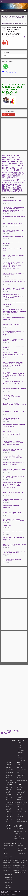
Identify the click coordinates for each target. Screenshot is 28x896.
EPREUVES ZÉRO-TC (7, 868)
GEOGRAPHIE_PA (9, 772)
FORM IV (6, 853)
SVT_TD (18, 819)
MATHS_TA (19, 786)
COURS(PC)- (14, 174)
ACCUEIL (13, 740)
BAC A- (4, 155)
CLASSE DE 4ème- (16, 161)
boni (4, 36)
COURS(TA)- (9, 176)
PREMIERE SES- (7, 182)
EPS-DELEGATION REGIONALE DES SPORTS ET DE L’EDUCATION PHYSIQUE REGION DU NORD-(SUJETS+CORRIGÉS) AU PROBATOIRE (14, 18)
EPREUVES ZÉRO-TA (7, 867)
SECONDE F (20, 850)
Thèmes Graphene (13, 894)
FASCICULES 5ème (8, 880)
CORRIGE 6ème (8, 887)
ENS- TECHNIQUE (18, 825)
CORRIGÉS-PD (24, 865)
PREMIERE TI (8, 826)
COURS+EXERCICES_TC (11, 822)
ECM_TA (19, 794)
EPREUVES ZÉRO (7, 859)
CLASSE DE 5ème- (9, 163)
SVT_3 (19, 755)
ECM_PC (19, 772)
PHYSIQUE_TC (9, 819)
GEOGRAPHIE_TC (9, 816)
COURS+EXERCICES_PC (22, 780)
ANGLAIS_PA (8, 767)
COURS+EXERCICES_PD (11, 802)
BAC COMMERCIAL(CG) (18, 828)
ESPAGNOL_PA (9, 779)
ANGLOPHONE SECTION (10, 843)
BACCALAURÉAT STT (18, 833)
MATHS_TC (8, 806)
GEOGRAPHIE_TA (20, 792)
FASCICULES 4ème (8, 882)
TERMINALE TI (9, 828)
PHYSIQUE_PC (20, 777)
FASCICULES (16, 859)
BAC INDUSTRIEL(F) (18, 826)
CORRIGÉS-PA (24, 862)
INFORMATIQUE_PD (10, 801)
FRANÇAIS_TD (20, 808)
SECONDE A (20, 845)
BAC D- (9, 159)
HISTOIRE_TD (20, 816)
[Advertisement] (14, 134)
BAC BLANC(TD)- (18, 157)
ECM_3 (19, 747)
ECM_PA (7, 770)
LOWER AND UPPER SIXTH (9, 856)
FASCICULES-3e (16, 860)
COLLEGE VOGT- (14, 170)
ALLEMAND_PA (9, 780)
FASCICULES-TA (16, 867)
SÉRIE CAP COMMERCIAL (19, 838)
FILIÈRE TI (8, 825)
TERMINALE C (9, 804)
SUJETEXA (4, 10)
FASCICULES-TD (16, 870)
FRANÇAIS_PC (20, 764)
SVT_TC (7, 821)
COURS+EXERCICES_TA (22, 802)
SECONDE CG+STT (22, 848)
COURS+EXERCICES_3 (22, 760)
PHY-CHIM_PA (9, 775)
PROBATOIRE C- (7, 190)
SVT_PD (7, 799)
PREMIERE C (20, 762)
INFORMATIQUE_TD (21, 811)
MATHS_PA (8, 764)
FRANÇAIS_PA (9, 765)
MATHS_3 (14, 36)
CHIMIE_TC (8, 811)
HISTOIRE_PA (8, 774)
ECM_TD (19, 814)
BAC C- (4, 159)
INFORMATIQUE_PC (21, 769)
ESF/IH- (17, 178)
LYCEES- (21, 180)
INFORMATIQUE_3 (22, 748)
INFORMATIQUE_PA (10, 769)
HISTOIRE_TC (8, 817)
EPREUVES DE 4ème (9, 874)
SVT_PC (18, 779)
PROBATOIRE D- (18, 190)
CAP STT (15, 841)
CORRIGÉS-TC (24, 868)
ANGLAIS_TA (19, 789)
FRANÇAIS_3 (20, 743)
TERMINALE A (20, 784)
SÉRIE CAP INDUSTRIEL (18, 836)
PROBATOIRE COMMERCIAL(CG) (20, 831)
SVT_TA (18, 801)
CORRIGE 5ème (8, 885)
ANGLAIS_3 (20, 745)
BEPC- (15, 159)
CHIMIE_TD (19, 813)
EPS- (12, 178)
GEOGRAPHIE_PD (9, 794)
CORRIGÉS (24, 859)
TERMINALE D (20, 804)
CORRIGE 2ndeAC (21, 853)
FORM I (5, 848)
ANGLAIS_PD (8, 789)
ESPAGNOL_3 (20, 758)
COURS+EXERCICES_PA (11, 782)
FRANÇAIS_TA (20, 787)
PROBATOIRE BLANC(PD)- (12, 188)
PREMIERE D (9, 784)
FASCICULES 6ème (8, 879)
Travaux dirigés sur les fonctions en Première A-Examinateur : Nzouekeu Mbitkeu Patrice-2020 (13, 22)
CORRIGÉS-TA (24, 867)
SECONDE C (20, 846)
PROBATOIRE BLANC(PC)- (12, 186)
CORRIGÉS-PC (24, 863)
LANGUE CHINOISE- (11, 180)
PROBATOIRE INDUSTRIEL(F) (19, 829)
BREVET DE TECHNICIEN (19, 839)
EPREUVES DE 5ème (9, 875)
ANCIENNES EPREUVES (21, 872)
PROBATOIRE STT (17, 834)
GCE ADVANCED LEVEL (9, 846)
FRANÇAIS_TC (9, 808)
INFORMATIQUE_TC (10, 813)
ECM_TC (7, 814)
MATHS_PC (19, 765)
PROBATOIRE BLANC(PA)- (12, 184)
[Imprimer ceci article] (24, 37)
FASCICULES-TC (16, 868)
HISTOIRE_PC (20, 775)
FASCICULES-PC (16, 863)
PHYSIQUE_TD (20, 817)
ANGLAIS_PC (19, 767)
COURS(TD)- (6, 178)
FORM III (6, 851)
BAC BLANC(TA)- (13, 155)
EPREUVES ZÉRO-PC (7, 863)
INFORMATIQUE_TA (21, 791)
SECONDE (20, 843)
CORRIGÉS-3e (24, 860)
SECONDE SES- (7, 192)
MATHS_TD (19, 806)
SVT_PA (7, 777)
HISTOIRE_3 (20, 752)
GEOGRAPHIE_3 (21, 750)
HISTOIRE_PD (8, 796)
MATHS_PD (8, 786)
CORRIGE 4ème (8, 884)
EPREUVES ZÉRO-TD (7, 870)
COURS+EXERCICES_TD (22, 821)
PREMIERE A (9, 762)
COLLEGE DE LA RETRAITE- (12, 167)
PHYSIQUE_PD (9, 797)
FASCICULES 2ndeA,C (22, 851)
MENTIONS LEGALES (10, 731)
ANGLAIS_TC (8, 809)
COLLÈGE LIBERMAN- (8, 172)
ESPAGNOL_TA (20, 799)
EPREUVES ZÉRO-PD (7, 865)
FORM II (5, 850)
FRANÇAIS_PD (9, 787)
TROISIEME (21, 740)
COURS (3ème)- (19, 172)
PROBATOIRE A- (18, 182)
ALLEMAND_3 (21, 757)
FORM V (6, 855)
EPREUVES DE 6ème (9, 877)
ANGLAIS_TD (19, 809)
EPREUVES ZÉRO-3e (7, 860)
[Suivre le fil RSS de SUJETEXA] (2, 1)
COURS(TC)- (17, 176)
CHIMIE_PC (19, 770)
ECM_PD (8, 792)
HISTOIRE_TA (20, 796)
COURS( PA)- (5, 174)
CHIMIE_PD (8, 791)
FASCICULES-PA (16, 862)
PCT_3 (19, 753)
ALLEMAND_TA (20, 797)
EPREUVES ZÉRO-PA (7, 862)
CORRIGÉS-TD (24, 870)
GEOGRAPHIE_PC (20, 774)
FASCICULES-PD (16, 865)
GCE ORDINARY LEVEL (8, 845)
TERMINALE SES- (18, 192)
